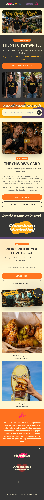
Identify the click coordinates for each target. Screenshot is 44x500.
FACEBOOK (16, 486)
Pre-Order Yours (21, 66)
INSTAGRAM (27, 486)
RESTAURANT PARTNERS (28, 482)
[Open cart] (40, 449)
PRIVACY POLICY (18, 478)
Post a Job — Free (22, 283)
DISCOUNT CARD (11, 482)
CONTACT (6, 478)
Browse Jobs (20, 276)
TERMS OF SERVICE (33, 478)
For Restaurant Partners (22, 204)
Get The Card (22, 197)
